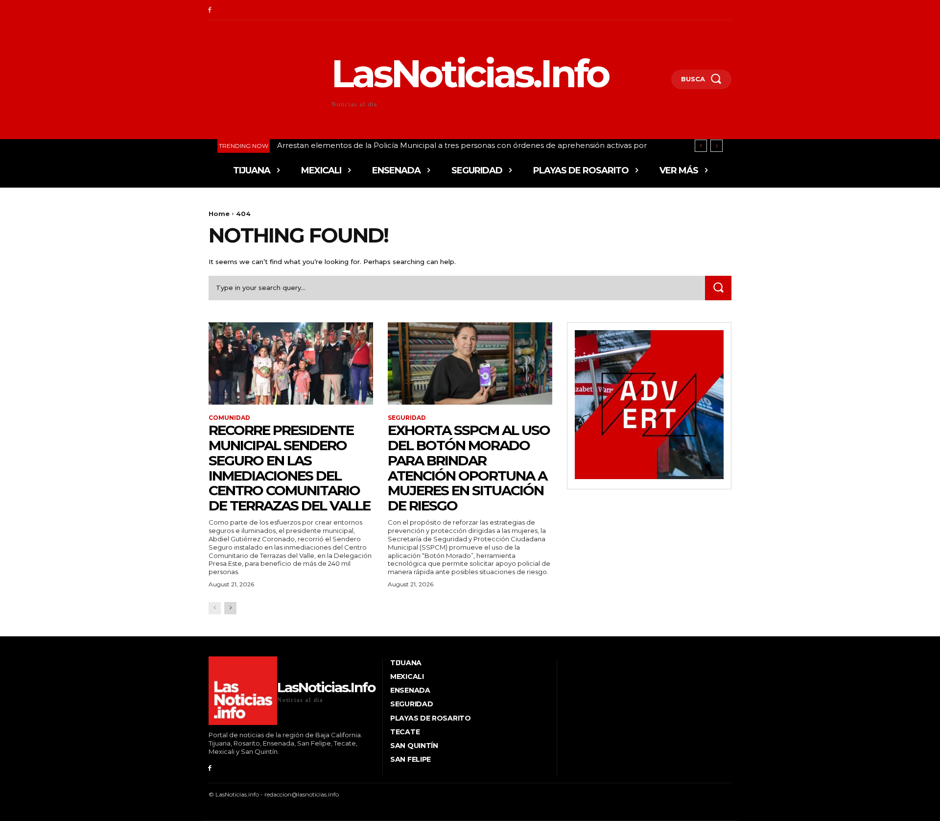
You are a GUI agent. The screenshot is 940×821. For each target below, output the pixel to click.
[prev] (701, 146)
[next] (716, 146)
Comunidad (229, 417)
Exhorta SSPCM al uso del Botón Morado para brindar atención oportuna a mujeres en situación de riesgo (469, 468)
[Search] (718, 288)
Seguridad (407, 417)
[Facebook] (210, 10)
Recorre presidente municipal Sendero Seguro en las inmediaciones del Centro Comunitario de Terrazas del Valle (289, 468)
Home (219, 213)
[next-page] (230, 608)
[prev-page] (215, 608)
